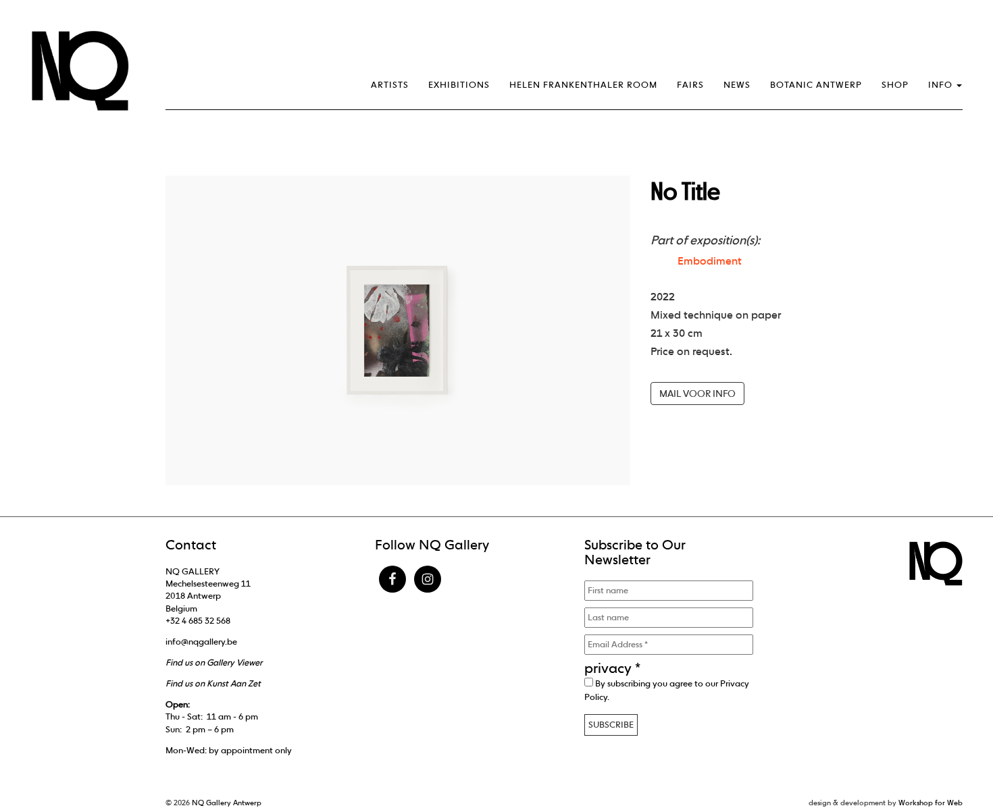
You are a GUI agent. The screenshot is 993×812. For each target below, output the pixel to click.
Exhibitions (459, 85)
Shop (895, 85)
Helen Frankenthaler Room (583, 85)
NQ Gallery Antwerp (226, 802)
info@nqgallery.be (201, 642)
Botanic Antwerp (816, 85)
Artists (390, 85)
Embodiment (710, 260)
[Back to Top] (955, 764)
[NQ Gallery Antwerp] (86, 70)
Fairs (690, 85)
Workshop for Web (930, 802)
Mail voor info (697, 393)
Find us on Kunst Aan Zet (213, 683)
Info (941, 85)
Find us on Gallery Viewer (214, 662)
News (736, 85)
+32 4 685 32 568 (198, 621)
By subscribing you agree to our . (666, 690)
